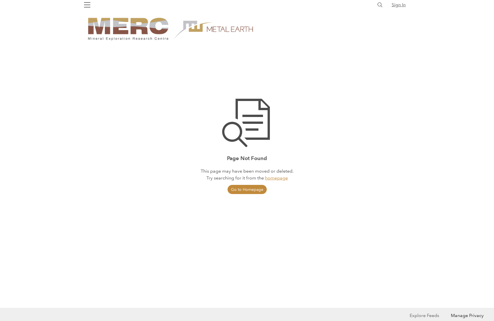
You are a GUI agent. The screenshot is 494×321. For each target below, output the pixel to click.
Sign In (399, 4)
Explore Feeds (424, 315)
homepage (276, 178)
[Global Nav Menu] (87, 5)
